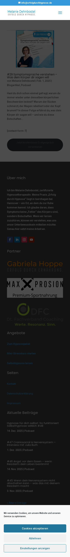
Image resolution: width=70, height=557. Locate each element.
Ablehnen (35, 538)
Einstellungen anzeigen (35, 548)
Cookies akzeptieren (35, 528)
